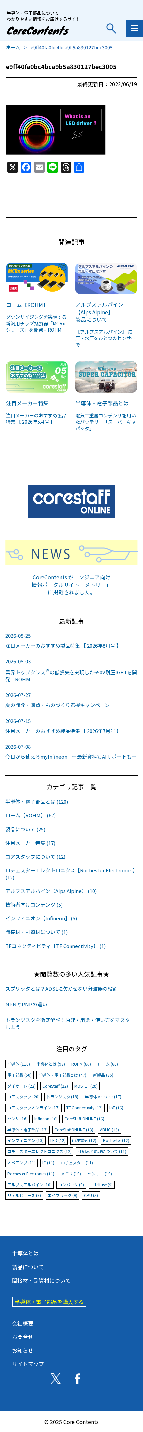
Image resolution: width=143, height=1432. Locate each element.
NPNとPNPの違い (26, 1004)
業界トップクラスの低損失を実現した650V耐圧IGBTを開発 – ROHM (71, 670)
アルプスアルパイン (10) (29, 1184)
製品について (91, 319)
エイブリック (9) (62, 1195)
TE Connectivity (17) (84, 1107)
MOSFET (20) (86, 1086)
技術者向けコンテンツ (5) (34, 904)
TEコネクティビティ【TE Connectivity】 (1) (55, 945)
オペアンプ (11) (21, 1162)
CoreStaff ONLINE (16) (84, 1118)
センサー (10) (100, 1173)
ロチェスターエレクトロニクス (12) (39, 1151)
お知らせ (22, 1350)
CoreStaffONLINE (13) (73, 1129)
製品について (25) (25, 829)
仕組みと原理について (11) (102, 1151)
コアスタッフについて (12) (35, 856)
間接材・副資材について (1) (36, 931)
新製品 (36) (103, 1075)
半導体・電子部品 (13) (27, 1129)
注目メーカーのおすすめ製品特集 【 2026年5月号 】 (36, 418)
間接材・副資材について (41, 1280)
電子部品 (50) (19, 1075)
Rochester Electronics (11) (30, 1173)
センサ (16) (17, 1118)
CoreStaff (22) (55, 1086)
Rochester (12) (116, 1140)
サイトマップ (28, 1364)
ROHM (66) (81, 1064)
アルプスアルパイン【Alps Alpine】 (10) (51, 890)
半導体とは (25, 1253)
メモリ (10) (71, 1173)
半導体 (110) (18, 1064)
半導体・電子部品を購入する (49, 1302)
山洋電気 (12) (84, 1140)
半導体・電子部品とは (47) (62, 1075)
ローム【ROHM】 (27, 305)
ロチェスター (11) (77, 1162)
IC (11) (48, 1162)
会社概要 (22, 1323)
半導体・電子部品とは (102, 403)
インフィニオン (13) (25, 1140)
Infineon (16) (46, 1118)
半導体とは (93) (51, 1064)
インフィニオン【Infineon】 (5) (41, 918)
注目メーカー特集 (27, 403)
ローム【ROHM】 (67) (30, 815)
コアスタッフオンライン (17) (33, 1107)
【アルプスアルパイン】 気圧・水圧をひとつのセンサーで (105, 338)
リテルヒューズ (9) (24, 1195)
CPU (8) (91, 1195)
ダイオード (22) (21, 1086)
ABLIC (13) (109, 1129)
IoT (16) (116, 1107)
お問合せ (22, 1337)
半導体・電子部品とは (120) (36, 801)
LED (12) (58, 1140)
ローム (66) (108, 1064)
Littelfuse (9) (102, 1184)
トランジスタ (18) (62, 1096)
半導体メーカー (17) (103, 1096)
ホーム (13, 47)
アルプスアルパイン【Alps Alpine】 (99, 308)
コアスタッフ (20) (23, 1096)
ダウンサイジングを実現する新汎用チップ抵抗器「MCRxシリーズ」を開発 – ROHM (36, 323)
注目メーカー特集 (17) (30, 842)
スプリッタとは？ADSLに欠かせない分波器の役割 (61, 988)
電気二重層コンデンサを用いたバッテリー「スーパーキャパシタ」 (105, 422)
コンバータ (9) (71, 1184)
